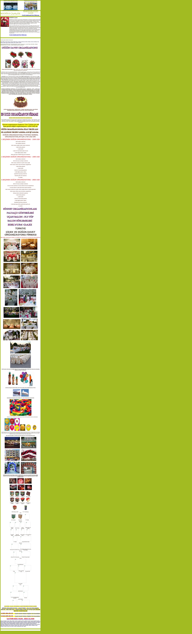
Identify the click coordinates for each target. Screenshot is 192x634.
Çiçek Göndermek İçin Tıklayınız (30, 15)
